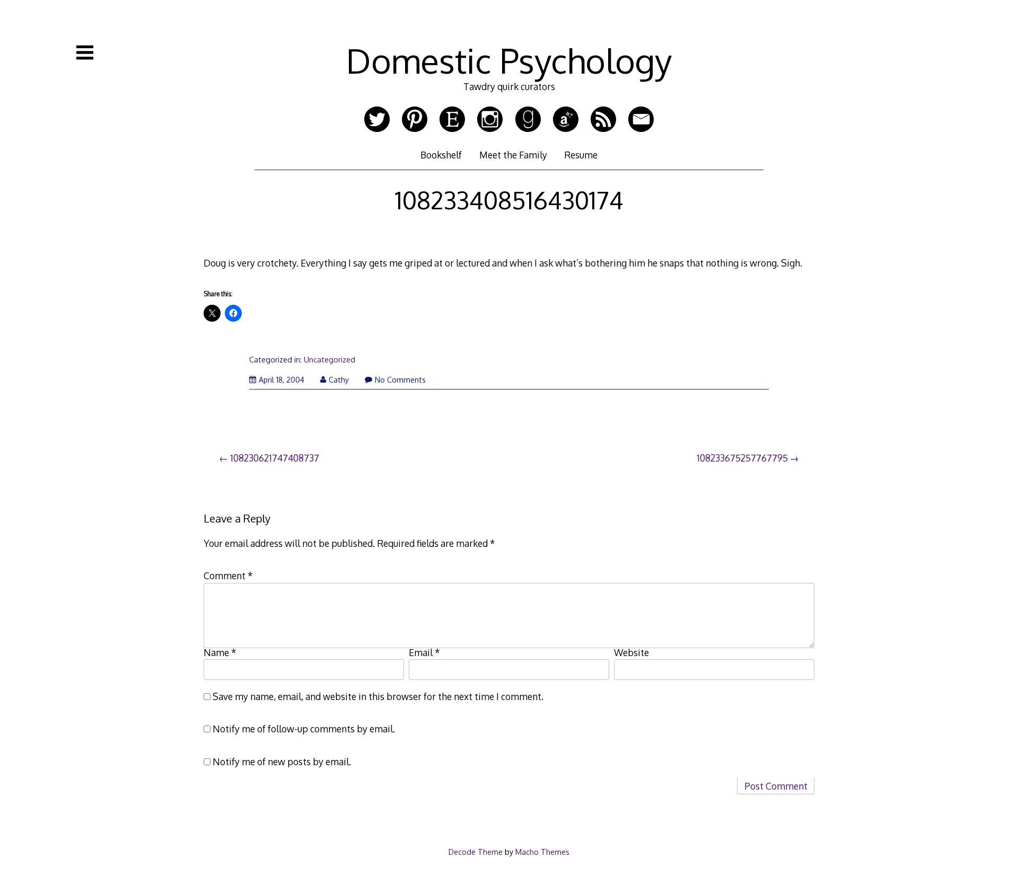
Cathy (339, 379)
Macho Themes (542, 851)
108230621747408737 (274, 458)
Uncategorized (329, 359)
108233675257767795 (742, 458)
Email (424, 652)
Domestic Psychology (509, 60)
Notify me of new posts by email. (282, 761)
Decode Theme (476, 851)
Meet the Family (513, 155)
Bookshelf (441, 155)
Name (220, 652)
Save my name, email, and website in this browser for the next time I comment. (378, 696)
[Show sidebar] (84, 52)
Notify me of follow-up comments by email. (304, 729)
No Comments (400, 379)
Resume (581, 155)
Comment (228, 575)
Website (631, 652)
